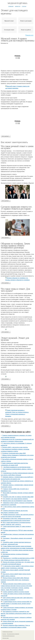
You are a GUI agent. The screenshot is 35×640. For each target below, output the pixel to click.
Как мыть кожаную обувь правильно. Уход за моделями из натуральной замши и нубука (15, 626)
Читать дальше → (6, 136)
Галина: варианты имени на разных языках (16, 592)
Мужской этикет (9, 21)
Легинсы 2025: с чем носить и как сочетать (15, 447)
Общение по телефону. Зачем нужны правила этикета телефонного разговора (15, 245)
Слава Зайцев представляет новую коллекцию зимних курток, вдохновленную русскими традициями (17, 547)
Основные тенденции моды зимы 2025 (14, 453)
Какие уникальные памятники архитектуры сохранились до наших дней (14, 464)
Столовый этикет (9, 30)
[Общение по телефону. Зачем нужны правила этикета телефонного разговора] (17, 279)
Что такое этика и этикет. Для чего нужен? (15, 289)
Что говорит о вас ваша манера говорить (15, 499)
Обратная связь (5, 638)
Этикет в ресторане (26, 21)
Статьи (24, 6)
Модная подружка (17, 3)
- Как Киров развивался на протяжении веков (16, 467)
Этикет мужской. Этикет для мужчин (15, 338)
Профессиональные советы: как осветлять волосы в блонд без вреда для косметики (17, 515)
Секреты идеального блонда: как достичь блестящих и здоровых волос (14, 511)
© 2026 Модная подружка (7, 631)
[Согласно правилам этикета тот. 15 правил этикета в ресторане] (17, 227)
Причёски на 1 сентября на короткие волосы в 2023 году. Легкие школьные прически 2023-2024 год (17, 559)
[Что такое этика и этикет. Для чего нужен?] (17, 329)
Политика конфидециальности (8, 635)
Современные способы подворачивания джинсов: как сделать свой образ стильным (17, 474)
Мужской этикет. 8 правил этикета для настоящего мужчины (17, 39)
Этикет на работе (26, 30)
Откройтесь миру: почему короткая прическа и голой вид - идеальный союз (16, 543)
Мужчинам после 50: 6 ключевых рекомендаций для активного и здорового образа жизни (17, 440)
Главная (10, 6)
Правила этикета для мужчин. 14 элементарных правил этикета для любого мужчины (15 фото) (17, 387)
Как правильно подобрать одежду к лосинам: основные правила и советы (15, 450)
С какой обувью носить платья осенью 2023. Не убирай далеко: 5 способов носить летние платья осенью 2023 (16, 603)
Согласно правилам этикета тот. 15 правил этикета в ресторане (16, 207)
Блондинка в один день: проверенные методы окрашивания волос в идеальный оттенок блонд (16, 519)
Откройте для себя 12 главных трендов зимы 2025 (18, 497)
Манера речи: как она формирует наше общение (17, 501)
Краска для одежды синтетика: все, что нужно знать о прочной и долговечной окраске (17, 563)
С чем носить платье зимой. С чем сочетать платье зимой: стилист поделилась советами (17, 567)
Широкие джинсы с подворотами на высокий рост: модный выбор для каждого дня (17, 478)
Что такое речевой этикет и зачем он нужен (17, 147)
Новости (17, 6)
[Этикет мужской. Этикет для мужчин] (17, 376)
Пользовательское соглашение (13, 633)
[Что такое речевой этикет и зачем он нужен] (17, 192)
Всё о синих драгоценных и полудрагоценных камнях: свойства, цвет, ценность (16, 523)
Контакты (4, 633)
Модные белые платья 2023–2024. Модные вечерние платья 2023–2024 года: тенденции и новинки (15, 580)
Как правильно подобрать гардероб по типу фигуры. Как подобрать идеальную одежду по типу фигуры (16, 613)
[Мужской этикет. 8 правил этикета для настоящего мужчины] (17, 87)
